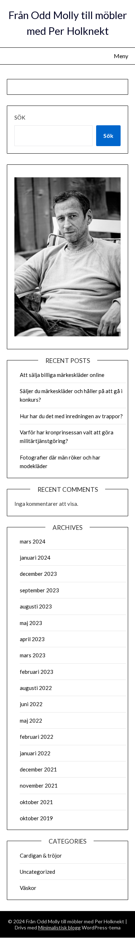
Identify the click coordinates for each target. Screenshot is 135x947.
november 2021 (39, 785)
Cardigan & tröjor (41, 855)
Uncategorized (37, 871)
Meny (121, 55)
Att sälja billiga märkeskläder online (62, 375)
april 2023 (32, 639)
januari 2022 (35, 753)
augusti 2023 (36, 606)
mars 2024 (32, 541)
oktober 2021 (36, 802)
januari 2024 (35, 557)
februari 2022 (36, 736)
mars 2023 (32, 655)
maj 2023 (31, 623)
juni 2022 (31, 704)
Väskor (28, 888)
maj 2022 (31, 720)
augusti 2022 (36, 688)
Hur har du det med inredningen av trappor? (71, 416)
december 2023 (38, 573)
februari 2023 (36, 671)
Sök (19, 117)
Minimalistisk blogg (59, 927)
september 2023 (39, 590)
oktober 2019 (36, 818)
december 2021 (38, 769)
